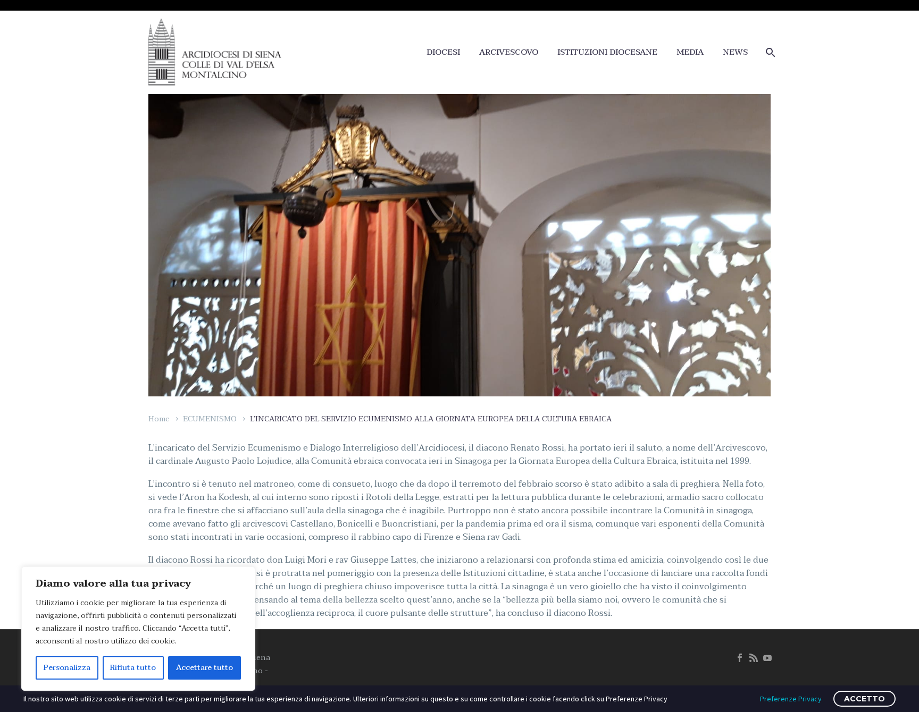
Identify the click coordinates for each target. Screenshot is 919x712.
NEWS (735, 52)
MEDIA (690, 52)
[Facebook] (740, 658)
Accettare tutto (204, 668)
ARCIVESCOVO (508, 52)
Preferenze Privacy (791, 698)
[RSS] (753, 658)
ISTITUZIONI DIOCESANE (607, 52)
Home (159, 419)
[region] (138, 628)
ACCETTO (864, 698)
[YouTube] (767, 658)
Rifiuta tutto (133, 668)
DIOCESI (443, 52)
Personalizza (67, 668)
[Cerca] (769, 52)
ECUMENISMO (210, 419)
